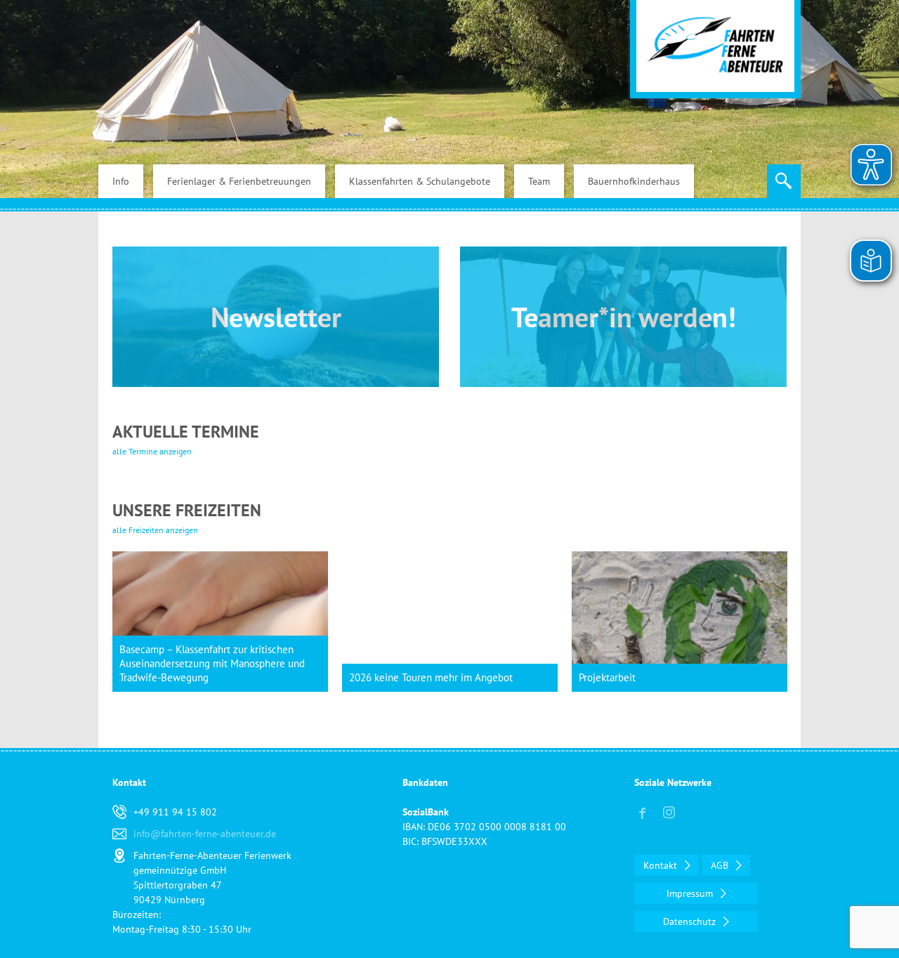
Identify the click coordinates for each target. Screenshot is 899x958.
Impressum (691, 893)
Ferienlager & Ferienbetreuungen (239, 181)
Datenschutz (690, 921)
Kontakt (661, 865)
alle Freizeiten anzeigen (155, 530)
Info (120, 181)
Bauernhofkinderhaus (634, 181)
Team (539, 181)
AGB (721, 865)
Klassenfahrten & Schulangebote (419, 181)
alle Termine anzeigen (152, 451)
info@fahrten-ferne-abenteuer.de (204, 833)
